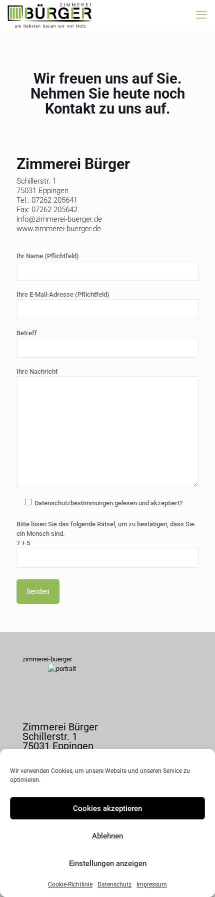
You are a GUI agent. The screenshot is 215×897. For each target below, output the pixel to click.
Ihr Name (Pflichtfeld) (47, 256)
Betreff (26, 333)
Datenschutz (115, 884)
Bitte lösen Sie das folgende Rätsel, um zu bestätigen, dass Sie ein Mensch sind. (105, 533)
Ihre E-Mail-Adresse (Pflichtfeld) (63, 294)
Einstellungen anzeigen (107, 863)
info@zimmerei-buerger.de (59, 219)
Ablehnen (107, 835)
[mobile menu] (201, 15)
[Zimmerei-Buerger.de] (50, 15)
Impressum (151, 884)
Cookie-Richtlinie (70, 884)
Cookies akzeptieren (107, 808)
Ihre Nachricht (37, 371)
